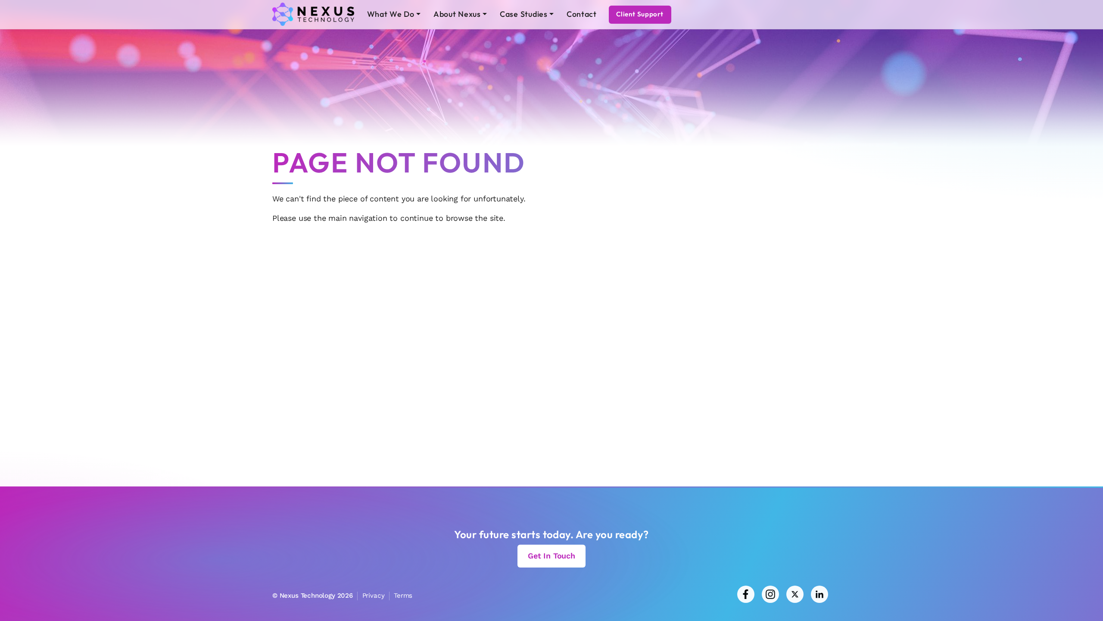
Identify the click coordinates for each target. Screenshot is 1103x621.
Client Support (640, 14)
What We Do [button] (390, 14)
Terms (403, 595)
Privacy (373, 595)
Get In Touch (551, 555)
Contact (582, 14)
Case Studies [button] (524, 14)
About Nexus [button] (457, 14)
